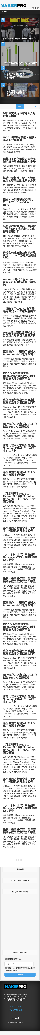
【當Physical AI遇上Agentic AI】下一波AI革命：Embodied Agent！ (18, 928)
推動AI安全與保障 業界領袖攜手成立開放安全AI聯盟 (19, 580)
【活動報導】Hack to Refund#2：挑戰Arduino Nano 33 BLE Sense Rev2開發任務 (19, 497)
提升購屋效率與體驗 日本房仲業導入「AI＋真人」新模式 (19, 1022)
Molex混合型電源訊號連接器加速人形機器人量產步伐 (19, 334)
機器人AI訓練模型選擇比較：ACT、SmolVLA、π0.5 (18, 202)
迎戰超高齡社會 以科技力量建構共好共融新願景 (19, 999)
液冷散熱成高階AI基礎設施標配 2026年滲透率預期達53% (19, 255)
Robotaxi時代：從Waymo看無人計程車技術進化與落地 (19, 282)
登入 (33, 8)
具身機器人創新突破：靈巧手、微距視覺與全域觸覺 (19, 529)
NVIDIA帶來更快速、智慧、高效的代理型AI (20, 63)
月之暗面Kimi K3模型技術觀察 (19, 879)
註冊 (38, 8)
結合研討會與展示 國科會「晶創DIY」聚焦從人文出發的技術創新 (19, 229)
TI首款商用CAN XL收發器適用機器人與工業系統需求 (19, 310)
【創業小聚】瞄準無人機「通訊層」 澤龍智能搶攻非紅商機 (20, 953)
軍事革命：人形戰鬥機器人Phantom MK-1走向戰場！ (19, 353)
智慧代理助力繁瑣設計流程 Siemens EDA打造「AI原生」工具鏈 (20, 448)
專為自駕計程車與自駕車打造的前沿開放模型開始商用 (19, 401)
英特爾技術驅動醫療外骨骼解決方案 (19, 855)
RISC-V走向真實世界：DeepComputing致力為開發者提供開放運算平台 (19, 376)
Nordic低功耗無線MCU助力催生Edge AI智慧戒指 (20, 425)
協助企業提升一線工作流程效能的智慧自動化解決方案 (15, 93)
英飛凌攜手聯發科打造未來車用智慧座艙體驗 (19, 473)
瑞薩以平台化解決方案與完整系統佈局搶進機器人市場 (15, 76)
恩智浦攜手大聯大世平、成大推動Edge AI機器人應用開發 (19, 904)
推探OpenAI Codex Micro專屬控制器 (19, 975)
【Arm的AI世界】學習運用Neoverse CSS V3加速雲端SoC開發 (20, 557)
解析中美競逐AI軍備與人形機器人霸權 (18, 39)
